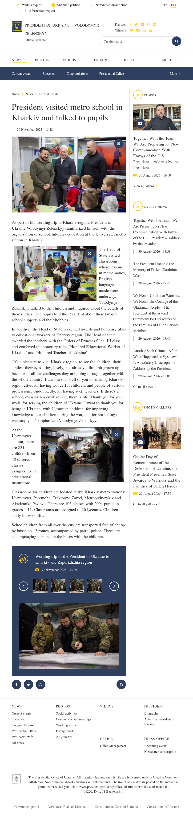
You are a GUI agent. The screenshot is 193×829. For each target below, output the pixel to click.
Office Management (113, 745)
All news (18, 742)
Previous (23, 586)
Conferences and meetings (73, 719)
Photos (63, 706)
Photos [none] (43, 60)
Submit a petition (68, 5)
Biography (151, 713)
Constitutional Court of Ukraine (116, 806)
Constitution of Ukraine (163, 806)
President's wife (22, 737)
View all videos (144, 186)
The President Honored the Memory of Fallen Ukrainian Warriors (155, 269)
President (154, 706)
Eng (173, 5)
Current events (21, 73)
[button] (137, 24)
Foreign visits (65, 731)
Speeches (49, 73)
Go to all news (143, 386)
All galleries (64, 737)
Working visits (66, 725)
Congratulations (77, 73)
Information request (42, 10)
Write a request (32, 5)
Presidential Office (111, 73)
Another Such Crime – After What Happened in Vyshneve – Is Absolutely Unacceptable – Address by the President (156, 359)
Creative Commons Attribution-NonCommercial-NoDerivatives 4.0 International (104, 779)
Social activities (66, 713)
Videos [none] (70, 60)
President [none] (100, 60)
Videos (107, 706)
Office (106, 738)
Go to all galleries (145, 504)
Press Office (156, 738)
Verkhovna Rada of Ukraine (66, 806)
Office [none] (130, 60)
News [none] (17, 60)
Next (114, 586)
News (29, 94)
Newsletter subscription (111, 5)
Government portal (26, 806)
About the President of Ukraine (159, 721)
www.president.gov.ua (94, 786)
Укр (164, 5)
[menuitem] (21, 60)
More (167, 60)
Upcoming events (155, 745)
